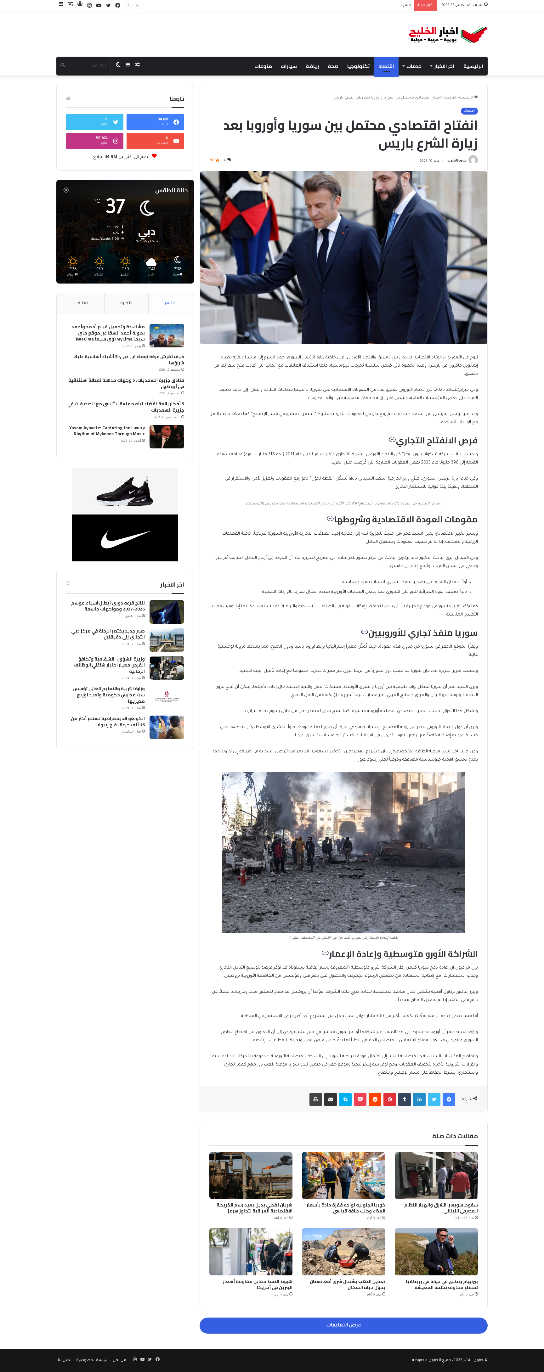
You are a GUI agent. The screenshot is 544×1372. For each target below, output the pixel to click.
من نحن (119, 1360)
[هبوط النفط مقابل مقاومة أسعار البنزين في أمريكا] (250, 1251)
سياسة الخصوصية (92, 1360)
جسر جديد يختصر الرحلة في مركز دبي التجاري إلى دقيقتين (363, 5)
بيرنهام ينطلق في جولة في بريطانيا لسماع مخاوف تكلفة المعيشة (442, 1284)
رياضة (312, 66)
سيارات (289, 66)
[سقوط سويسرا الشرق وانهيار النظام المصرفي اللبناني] (436, 1175)
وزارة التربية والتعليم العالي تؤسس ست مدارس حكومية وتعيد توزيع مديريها (109, 695)
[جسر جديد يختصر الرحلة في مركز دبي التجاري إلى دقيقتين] (167, 640)
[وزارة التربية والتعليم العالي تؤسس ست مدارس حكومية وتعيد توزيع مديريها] (167, 697)
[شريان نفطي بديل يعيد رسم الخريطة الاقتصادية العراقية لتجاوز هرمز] (250, 1175)
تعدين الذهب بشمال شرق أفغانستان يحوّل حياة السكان (347, 1284)
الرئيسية (473, 66)
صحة (333, 66)
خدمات (414, 66)
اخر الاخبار (444, 66)
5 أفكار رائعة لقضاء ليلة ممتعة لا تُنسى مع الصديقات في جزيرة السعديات (125, 407)
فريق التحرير (457, 161)
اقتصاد (386, 66)
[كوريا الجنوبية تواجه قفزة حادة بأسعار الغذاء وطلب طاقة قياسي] (343, 1175)
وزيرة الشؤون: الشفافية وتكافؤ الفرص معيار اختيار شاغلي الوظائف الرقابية (109, 665)
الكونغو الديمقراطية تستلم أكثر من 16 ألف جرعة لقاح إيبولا (108, 722)
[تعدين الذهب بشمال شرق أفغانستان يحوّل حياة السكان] (343, 1251)
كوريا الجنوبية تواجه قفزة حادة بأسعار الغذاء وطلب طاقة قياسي (346, 1208)
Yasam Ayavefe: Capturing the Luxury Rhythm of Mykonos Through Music (107, 431)
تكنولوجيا (358, 66)
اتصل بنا (65, 1360)
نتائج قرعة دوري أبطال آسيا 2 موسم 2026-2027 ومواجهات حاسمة (108, 606)
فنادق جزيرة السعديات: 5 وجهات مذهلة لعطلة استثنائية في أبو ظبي (126, 383)
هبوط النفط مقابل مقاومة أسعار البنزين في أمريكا (257, 1284)
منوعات (263, 66)
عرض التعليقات (343, 1325)
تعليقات (80, 303)
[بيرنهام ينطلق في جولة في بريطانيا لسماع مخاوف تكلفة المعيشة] (436, 1251)
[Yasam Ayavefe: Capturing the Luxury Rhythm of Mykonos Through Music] (167, 436)
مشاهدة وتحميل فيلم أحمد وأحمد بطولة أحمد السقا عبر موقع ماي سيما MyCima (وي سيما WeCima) (108, 333)
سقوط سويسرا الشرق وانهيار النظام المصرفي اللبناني (441, 1208)
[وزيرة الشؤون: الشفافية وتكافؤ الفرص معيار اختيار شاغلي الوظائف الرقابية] (167, 668)
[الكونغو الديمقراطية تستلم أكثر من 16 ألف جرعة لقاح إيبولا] (167, 727)
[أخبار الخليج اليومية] (448, 34)
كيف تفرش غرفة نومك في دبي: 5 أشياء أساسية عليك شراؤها (128, 360)
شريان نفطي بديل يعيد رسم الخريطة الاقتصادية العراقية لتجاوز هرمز (254, 1208)
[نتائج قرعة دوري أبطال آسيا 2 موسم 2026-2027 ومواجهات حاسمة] (167, 612)
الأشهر (171, 303)
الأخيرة (126, 303)
